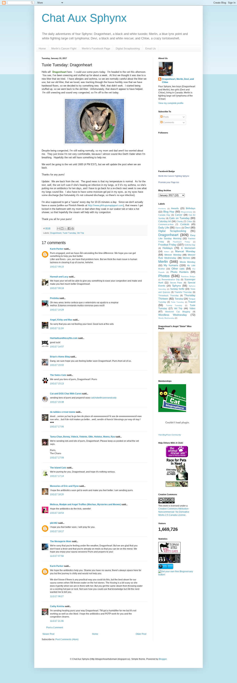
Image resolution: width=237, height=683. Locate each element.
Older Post (141, 634)
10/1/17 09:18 (57, 288)
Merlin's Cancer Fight (63, 48)
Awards (175, 208)
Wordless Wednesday (172, 314)
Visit (169, 435)
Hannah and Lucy (59, 276)
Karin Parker (57, 249)
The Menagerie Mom (60, 541)
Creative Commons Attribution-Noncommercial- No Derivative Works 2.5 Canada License (173, 511)
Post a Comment (54, 627)
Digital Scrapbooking (128, 48)
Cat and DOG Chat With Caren (65, 393)
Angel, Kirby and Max (61, 319)
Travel (191, 301)
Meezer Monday (172, 255)
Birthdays (190, 208)
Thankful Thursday (183, 292)
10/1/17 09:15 (57, 266)
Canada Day (164, 215)
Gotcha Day (189, 245)
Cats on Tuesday (179, 218)
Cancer (178, 215)
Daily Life (163, 227)
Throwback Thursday (168, 295)
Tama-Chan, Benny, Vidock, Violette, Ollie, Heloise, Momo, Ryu (82, 436)
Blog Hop (168, 211)
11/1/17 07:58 (57, 556)
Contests (184, 224)
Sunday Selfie (177, 289)
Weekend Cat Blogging (177, 312)
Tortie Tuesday (177, 302)
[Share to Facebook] (69, 228)
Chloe (189, 221)
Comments (168, 122)
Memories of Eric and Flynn (64, 486)
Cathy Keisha (57, 606)
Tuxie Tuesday (69, 233)
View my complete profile (170, 103)
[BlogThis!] (62, 228)
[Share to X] (65, 228)
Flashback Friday (181, 242)
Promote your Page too (168, 182)
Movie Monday (187, 262)
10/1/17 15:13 (57, 383)
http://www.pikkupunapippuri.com (105, 205)
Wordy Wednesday (166, 318)
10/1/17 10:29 (57, 309)
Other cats (177, 268)
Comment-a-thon (165, 224)
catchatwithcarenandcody (103, 397)
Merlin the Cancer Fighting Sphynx (173, 176)
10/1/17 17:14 (57, 476)
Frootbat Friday (167, 244)
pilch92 (54, 523)
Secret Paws (176, 283)
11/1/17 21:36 (57, 621)
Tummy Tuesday (174, 305)
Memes (186, 258)
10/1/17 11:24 (57, 328)
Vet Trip (80, 233)
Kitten (166, 252)
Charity (179, 221)
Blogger (163, 659)
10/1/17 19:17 (57, 531)
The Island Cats (58, 467)
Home (42, 48)
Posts (166, 117)
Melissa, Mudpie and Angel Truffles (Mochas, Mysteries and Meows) (85, 504)
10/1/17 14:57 (57, 346)
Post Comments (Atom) (67, 639)
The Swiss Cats (58, 375)
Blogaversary (186, 212)
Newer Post (48, 634)
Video (192, 308)
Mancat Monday (185, 251)
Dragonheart (55, 233)
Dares (178, 228)
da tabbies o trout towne (62, 412)
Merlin (163, 262)
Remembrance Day (171, 279)
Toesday (179, 299)
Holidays (168, 247)
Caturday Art (164, 221)
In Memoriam (188, 248)
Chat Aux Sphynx (84, 18)
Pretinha (54, 298)
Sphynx (176, 285)
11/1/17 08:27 (57, 596)
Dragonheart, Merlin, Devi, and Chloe (178, 81)
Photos (164, 276)
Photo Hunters (180, 271)
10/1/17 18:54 (57, 513)
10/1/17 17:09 (57, 457)
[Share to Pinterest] (72, 228)
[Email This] (58, 228)
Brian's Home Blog (60, 356)
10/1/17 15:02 (57, 365)
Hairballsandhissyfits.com (64, 338)
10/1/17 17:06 (57, 426)
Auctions (162, 208)
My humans (171, 265)
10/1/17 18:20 (57, 494)
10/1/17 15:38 (57, 402)
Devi (187, 227)
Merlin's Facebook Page (96, 48)
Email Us (150, 48)
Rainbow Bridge (188, 276)
